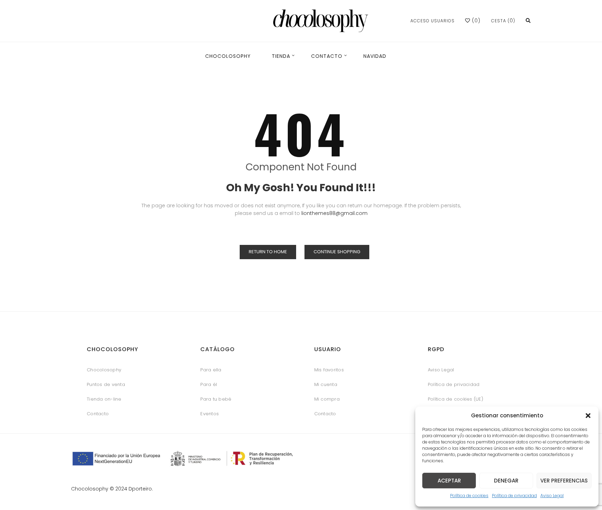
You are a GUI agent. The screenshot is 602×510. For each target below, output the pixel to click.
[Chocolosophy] (321, 21)
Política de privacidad (514, 496)
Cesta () (503, 21)
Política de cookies (469, 496)
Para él (208, 384)
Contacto (98, 413)
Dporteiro (140, 488)
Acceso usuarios (432, 21)
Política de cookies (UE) (455, 399)
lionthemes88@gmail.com (334, 213)
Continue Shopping (337, 251)
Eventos (209, 413)
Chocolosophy (104, 369)
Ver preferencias (564, 480)
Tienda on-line (104, 399)
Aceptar (449, 480)
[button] (588, 415)
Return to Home (268, 251)
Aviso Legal (552, 496)
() (475, 20)
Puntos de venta (106, 384)
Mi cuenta (325, 384)
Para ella (210, 369)
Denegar (506, 480)
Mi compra (327, 399)
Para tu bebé (215, 399)
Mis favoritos (329, 369)
